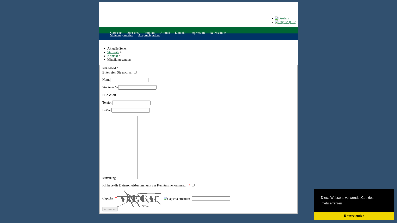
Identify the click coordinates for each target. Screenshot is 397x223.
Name (106, 79)
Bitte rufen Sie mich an (117, 72)
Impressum (197, 32)
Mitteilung (109, 178)
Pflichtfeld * (110, 68)
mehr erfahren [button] (332, 203)
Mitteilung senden (121, 35)
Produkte (149, 32)
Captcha (107, 198)
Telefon (107, 102)
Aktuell (165, 32)
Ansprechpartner (149, 35)
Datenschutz (218, 32)
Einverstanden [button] (354, 215)
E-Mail (106, 110)
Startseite (116, 32)
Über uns (133, 32)
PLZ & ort (109, 95)
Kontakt (180, 32)
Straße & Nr (110, 87)
